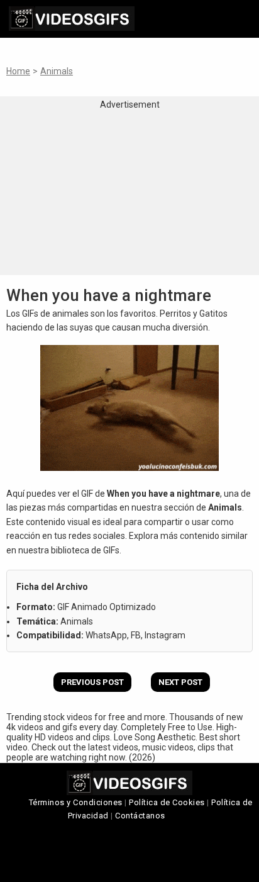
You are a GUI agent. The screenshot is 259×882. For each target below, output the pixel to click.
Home (18, 71)
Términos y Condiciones (76, 802)
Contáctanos (140, 815)
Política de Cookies (167, 802)
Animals (56, 71)
